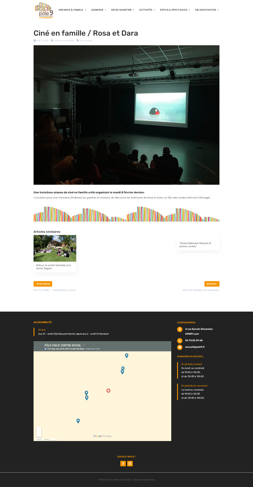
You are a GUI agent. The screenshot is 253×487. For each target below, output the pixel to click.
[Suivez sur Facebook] (123, 463)
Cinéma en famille (64, 40)
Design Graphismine (144, 479)
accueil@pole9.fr (195, 346)
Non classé (86, 40)
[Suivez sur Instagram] (130, 463)
